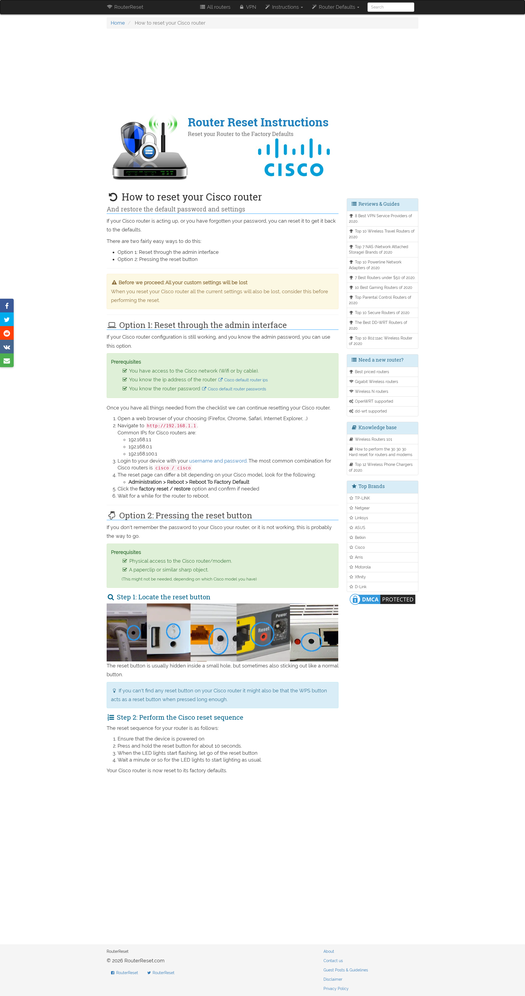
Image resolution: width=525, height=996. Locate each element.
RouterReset (128, 7)
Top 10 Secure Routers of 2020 (382, 312)
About (328, 951)
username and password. (218, 461)
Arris (358, 557)
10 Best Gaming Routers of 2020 (383, 287)
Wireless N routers (371, 391)
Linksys (361, 517)
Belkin (360, 537)
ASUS (359, 527)
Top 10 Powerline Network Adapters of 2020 (375, 265)
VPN (250, 7)
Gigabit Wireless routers (376, 381)
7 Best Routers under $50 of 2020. (385, 277)
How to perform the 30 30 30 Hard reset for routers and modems (380, 452)
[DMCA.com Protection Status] (382, 599)
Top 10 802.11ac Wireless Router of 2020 (381, 341)
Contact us (333, 961)
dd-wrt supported (370, 411)
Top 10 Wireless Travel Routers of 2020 (382, 234)
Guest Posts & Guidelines (345, 970)
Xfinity (360, 576)
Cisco (359, 547)
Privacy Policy (336, 988)
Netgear (362, 508)
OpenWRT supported (373, 401)
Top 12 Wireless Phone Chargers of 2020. (381, 467)
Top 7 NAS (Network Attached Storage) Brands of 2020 (379, 249)
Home (118, 23)
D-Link (360, 586)
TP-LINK (362, 498)
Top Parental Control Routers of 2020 (380, 300)
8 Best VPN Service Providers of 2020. (380, 218)
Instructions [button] (285, 7)
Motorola (362, 567)
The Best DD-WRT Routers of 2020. (378, 325)
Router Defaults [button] (337, 7)
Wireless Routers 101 (373, 439)
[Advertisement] (223, 72)
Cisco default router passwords (236, 389)
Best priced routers (371, 371)
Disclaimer (332, 979)
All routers (218, 7)
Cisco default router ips (245, 380)
